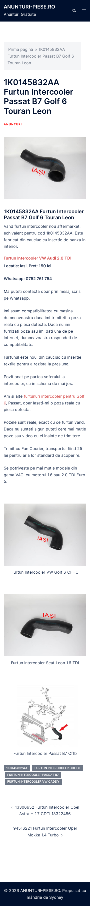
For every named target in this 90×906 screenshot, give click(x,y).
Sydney (56, 897)
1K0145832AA (17, 768)
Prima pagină (20, 49)
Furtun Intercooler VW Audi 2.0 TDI (37, 258)
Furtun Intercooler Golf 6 (57, 768)
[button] (74, 11)
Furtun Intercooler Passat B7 (33, 775)
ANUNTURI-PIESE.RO (29, 7)
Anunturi (13, 124)
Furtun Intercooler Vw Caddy (33, 781)
